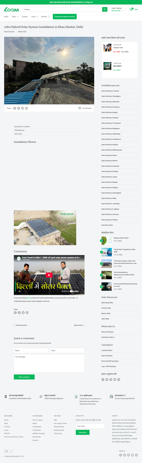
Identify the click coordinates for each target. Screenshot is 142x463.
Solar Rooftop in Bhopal (109, 182)
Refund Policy (59, 427)
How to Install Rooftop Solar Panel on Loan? (125, 285)
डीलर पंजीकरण (117, 66)
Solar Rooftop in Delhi (108, 198)
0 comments (86, 108)
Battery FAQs (105, 313)
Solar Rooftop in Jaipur (109, 177)
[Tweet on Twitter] (22, 108)
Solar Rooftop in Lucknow (110, 91)
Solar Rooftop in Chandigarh (111, 96)
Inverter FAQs (106, 308)
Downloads (37, 437)
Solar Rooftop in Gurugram (110, 107)
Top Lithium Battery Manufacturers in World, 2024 (124, 273)
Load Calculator (106, 350)
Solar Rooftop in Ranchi (109, 161)
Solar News (105, 319)
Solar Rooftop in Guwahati (110, 166)
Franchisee (37, 430)
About (35, 423)
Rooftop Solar (59, 430)
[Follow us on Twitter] (106, 379)
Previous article (21, 325)
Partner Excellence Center (65, 17)
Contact (25, 17)
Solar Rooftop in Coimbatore (111, 139)
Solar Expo (58, 433)
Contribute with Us (107, 337)
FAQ (55, 420)
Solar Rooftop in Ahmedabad (111, 193)
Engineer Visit (118, 47)
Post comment (24, 377)
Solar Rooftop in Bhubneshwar (111, 150)
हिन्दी (6, 451)
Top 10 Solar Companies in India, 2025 (125, 250)
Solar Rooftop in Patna (109, 155)
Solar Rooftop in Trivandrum (111, 123)
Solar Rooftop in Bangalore (110, 128)
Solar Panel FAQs (107, 303)
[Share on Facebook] (14, 108)
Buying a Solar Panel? (121, 238)
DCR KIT (44, 17)
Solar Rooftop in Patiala (109, 220)
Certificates (37, 427)
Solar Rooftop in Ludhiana (110, 209)
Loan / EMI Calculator (108, 366)
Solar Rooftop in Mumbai (109, 171)
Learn (33, 17)
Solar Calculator (107, 356)
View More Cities (107, 225)
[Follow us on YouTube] (114, 379)
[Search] (104, 9)
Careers (35, 440)
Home (6, 17)
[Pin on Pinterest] (18, 108)
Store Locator (38, 420)
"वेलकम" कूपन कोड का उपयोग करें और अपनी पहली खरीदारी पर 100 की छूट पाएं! (71, 2)
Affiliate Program (39, 433)
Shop (14, 17)
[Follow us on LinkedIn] (118, 379)
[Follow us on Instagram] (110, 379)
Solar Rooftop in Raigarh (109, 187)
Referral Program (107, 332)
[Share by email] (26, 108)
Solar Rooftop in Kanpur (109, 112)
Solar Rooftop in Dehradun (110, 102)
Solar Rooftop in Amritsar (110, 214)
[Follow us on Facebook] (102, 379)
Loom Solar (117, 45)
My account (116, 10)
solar (29, 298)
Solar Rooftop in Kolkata (109, 144)
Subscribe (82, 432)
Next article (78, 325)
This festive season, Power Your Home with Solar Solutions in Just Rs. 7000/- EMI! (125, 262)
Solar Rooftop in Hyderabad (110, 134)
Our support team (60, 423)
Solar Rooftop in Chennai (109, 118)
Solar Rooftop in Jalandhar (110, 203)
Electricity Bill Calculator (110, 361)
